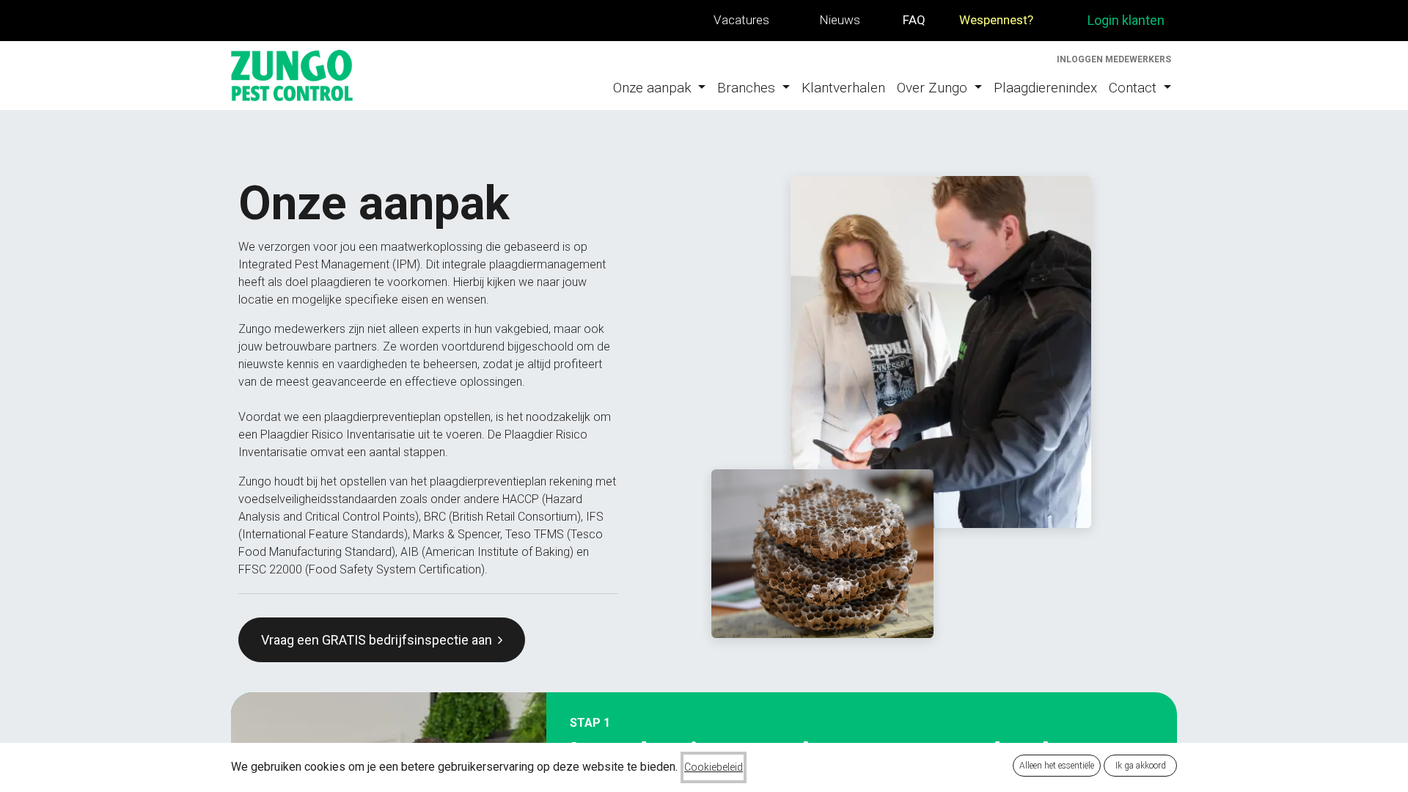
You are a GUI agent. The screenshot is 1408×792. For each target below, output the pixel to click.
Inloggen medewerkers (1114, 59)
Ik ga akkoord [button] (1140, 765)
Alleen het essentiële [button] (1056, 765)
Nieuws (839, 19)
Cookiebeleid (713, 767)
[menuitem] (659, 88)
